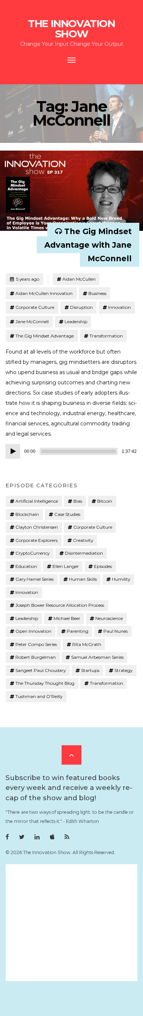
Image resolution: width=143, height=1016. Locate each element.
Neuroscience (109, 618)
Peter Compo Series (36, 644)
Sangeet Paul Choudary (40, 670)
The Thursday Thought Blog (44, 683)
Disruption (81, 307)
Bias (77, 501)
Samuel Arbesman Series (97, 657)
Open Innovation (33, 631)
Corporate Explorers (36, 540)
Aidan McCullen (79, 279)
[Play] (13, 451)
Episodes (103, 566)
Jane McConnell (32, 321)
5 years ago (24, 279)
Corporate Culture (34, 307)
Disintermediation (84, 553)
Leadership (76, 321)
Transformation (106, 336)
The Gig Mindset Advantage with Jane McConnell (88, 245)
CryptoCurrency (32, 553)
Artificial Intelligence (36, 501)
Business (97, 293)
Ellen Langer (65, 566)
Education (26, 566)
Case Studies (67, 514)
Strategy (123, 670)
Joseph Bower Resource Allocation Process (59, 605)
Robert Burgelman (35, 657)
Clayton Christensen (36, 527)
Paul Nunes (115, 631)
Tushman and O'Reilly (38, 696)
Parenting (77, 631)
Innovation (119, 307)
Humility (121, 579)
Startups (90, 670)
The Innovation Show (71, 28)
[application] (72, 451)
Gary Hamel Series (34, 579)
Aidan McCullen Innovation (44, 293)
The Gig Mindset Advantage (44, 336)
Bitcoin (104, 501)
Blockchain (27, 514)
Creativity (83, 540)
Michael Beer (67, 618)
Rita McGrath (86, 644)
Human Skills (83, 579)
